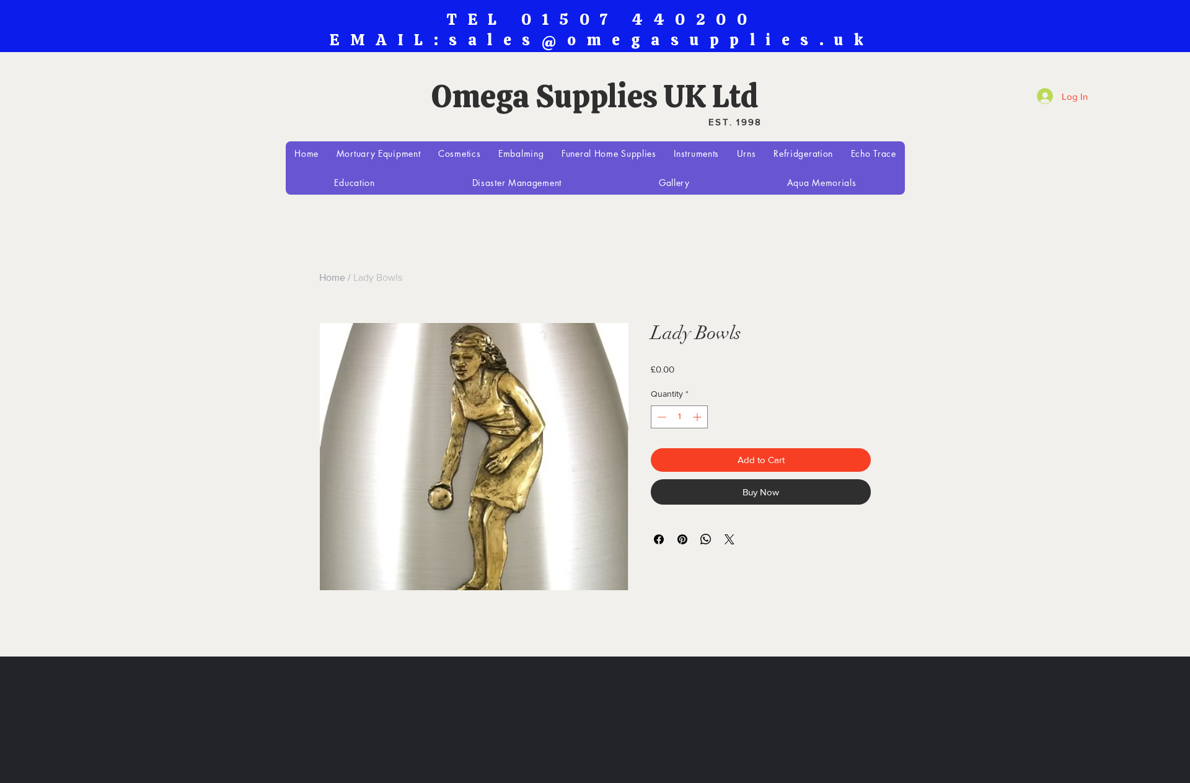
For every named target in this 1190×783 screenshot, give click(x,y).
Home (332, 277)
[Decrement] (660, 417)
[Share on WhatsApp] (706, 539)
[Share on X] (729, 539)
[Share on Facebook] (658, 539)
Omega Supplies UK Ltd (595, 96)
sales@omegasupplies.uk (661, 40)
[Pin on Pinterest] (682, 539)
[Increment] (698, 417)
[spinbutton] (679, 417)
